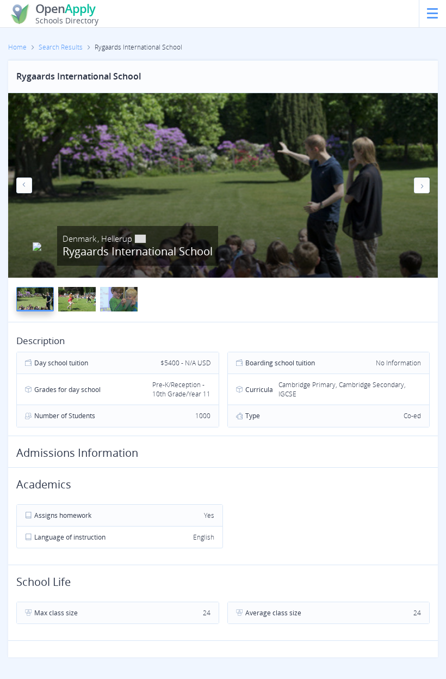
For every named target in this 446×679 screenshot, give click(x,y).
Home (17, 47)
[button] (24, 185)
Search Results (61, 47)
